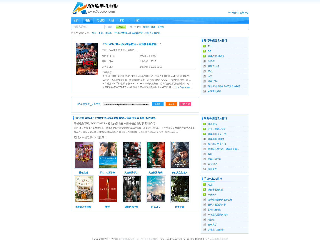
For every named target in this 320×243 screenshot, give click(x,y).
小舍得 (160, 27)
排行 (137, 20)
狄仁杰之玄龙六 (179, 172)
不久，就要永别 (107, 172)
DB (209, 51)
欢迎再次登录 (214, 91)
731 (210, 46)
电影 (88, 20)
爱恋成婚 (212, 124)
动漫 (111, 20)
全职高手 (212, 224)
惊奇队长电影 (214, 209)
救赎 (210, 154)
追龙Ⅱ (211, 184)
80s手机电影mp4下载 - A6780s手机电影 (137, 239)
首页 (76, 20)
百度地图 (214, 239)
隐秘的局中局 (214, 159)
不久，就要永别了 (217, 129)
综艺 (121, 20)
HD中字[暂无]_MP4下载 (89, 104)
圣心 (210, 71)
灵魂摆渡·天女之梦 (217, 134)
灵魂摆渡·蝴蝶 (156, 172)
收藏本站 (244, 12)
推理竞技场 (213, 66)
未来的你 (212, 194)
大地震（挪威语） (217, 229)
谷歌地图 (223, 239)
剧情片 (108, 33)
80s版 (158, 104)
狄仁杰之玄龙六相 (217, 144)
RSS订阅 (232, 12)
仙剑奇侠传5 (149, 27)
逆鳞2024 (213, 81)
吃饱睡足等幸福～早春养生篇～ (223, 149)
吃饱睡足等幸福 (83, 207)
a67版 (172, 104)
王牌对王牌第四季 (217, 204)
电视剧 (101, 20)
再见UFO (212, 164)
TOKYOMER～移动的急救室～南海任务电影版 (137, 33)
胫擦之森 (212, 169)
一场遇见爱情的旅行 (218, 214)
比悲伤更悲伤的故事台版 (220, 199)
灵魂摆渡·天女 (131, 172)
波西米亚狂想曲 (216, 189)
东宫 (210, 76)
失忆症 (211, 61)
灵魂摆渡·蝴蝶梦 (216, 56)
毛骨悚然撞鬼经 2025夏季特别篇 (224, 86)
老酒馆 (211, 219)
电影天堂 (185, 104)
